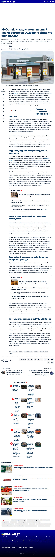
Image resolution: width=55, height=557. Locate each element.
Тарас (10, 46)
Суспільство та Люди (33, 520)
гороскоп (32, 524)
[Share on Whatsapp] (14, 49)
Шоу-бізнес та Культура (33, 522)
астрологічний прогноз (21, 524)
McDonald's (15, 351)
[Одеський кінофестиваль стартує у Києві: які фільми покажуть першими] (24, 387)
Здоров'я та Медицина (31, 525)
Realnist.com (16, 93)
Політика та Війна (45, 520)
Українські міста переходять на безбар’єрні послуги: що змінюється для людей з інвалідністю (17, 435)
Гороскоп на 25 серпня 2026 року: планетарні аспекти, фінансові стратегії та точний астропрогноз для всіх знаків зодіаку (16, 450)
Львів (11, 353)
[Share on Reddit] (38, 359)
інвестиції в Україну (44, 351)
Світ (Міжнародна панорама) (43, 524)
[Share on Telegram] (17, 49)
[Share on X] (12, 49)
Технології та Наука (7, 525)
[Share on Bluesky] (48, 359)
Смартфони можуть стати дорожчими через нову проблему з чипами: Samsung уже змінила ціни (31, 421)
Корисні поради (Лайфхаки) (18, 520)
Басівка (20, 351)
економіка (36, 351)
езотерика (13, 522)
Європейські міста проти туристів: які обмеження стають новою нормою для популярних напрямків (31, 390)
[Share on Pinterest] (3, 101)
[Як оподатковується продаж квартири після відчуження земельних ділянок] (6, 501)
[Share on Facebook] (9, 49)
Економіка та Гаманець (6, 26)
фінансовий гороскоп (44, 525)
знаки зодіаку (22, 522)
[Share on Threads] (19, 49)
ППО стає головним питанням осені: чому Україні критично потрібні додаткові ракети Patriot (17, 405)
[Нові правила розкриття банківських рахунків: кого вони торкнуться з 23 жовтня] (6, 512)
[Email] (22, 49)
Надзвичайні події (19, 525)
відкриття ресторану (28, 351)
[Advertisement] (27, 14)
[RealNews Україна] (8, 1)
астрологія (5, 522)
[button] (44, 1)
